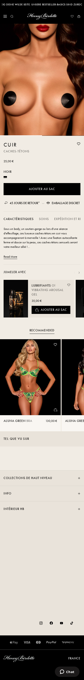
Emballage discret (66, 203)
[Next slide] (79, 272)
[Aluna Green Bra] (30, 377)
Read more (10, 257)
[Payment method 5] (68, 642)
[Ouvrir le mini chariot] (78, 16)
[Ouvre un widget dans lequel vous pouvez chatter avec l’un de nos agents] (67, 672)
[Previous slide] (74, 272)
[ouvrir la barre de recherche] (12, 16)
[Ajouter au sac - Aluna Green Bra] (55, 409)
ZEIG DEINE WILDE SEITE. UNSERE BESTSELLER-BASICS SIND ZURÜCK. (42, 4)
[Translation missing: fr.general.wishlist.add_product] (78, 144)
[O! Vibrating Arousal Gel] (16, 298)
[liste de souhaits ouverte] (72, 16)
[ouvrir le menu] (5, 16)
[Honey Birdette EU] (42, 16)
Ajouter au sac (42, 189)
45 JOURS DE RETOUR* (25, 203)
